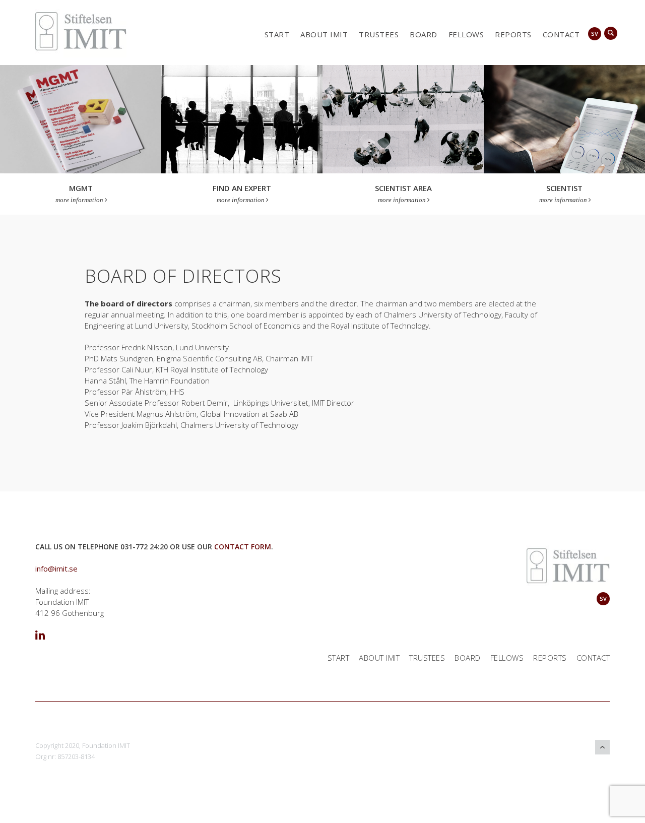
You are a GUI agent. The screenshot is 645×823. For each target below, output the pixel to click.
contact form (242, 546)
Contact (561, 34)
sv (594, 33)
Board (423, 34)
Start (277, 34)
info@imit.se (56, 568)
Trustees (379, 34)
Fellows (466, 34)
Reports (513, 34)
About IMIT (324, 34)
